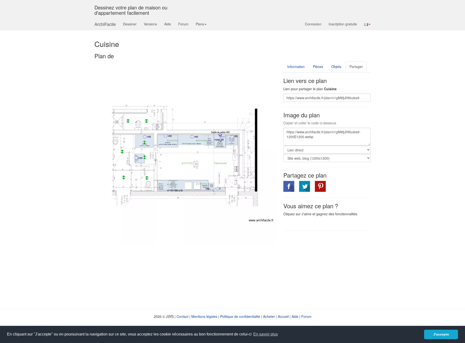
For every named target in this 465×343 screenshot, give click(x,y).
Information (296, 66)
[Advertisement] (324, 269)
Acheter (269, 316)
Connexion (313, 24)
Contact (182, 316)
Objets (336, 66)
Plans (200, 24)
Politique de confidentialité (240, 316)
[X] (304, 186)
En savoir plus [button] (265, 334)
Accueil (283, 316)
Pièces (318, 66)
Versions (150, 24)
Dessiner (130, 24)
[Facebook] (288, 186)
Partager (356, 66)
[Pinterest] (320, 186)
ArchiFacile (105, 24)
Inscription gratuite (343, 24)
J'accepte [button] (441, 334)
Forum (183, 24)
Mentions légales (204, 316)
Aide (167, 24)
